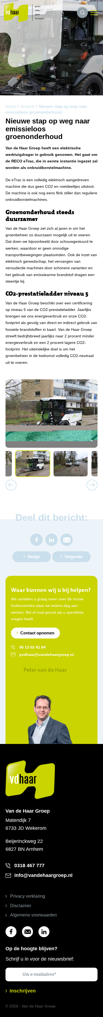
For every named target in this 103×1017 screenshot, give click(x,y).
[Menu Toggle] (94, 13)
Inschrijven (23, 991)
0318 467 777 (29, 865)
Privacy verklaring (27, 896)
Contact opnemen (37, 633)
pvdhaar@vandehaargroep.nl (46, 654)
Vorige (33, 556)
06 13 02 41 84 (32, 647)
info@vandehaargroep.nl (43, 875)
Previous (10, 485)
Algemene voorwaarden (33, 915)
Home (10, 106)
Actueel (27, 106)
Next (92, 485)
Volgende (73, 556)
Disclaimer (20, 905)
